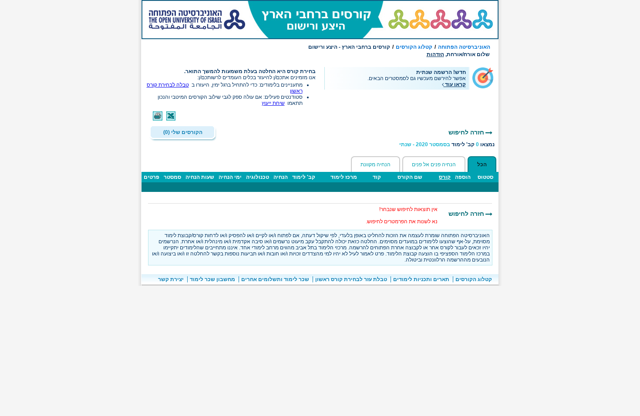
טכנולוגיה (257, 177)
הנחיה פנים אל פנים (434, 164)
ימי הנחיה (230, 177)
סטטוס (485, 177)
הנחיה (280, 177)
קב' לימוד (303, 177)
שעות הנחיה (199, 177)
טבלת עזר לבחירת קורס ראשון (351, 279)
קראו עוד (455, 84)
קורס (445, 177)
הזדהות (435, 54)
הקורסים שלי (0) (182, 132)
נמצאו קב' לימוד (447, 144)
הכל (482, 164)
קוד (377, 177)
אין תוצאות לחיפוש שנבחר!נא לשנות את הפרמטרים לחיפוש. (402, 215)
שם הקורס (409, 177)
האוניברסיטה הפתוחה (464, 47)
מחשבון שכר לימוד (212, 279)
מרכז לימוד (343, 177)
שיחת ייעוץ (273, 103)
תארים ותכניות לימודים (421, 279)
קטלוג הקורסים (414, 47)
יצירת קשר (171, 279)
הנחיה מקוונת (375, 164)
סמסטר (172, 177)
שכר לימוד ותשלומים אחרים (275, 279)
